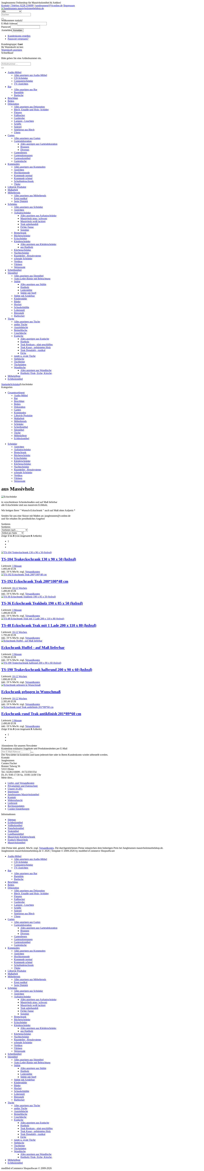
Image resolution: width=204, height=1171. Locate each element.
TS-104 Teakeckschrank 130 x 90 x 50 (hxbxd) (38, 559)
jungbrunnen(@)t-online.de (49, 5)
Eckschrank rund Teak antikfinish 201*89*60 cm (41, 714)
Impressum (69, 5)
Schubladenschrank (24, 181)
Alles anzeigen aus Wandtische (35, 370)
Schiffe (17, 124)
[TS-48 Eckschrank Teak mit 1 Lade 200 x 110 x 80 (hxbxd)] (32, 618)
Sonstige (24, 230)
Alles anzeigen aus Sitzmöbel (29, 275)
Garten (11, 135)
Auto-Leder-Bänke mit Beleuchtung (32, 278)
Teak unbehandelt (29, 224)
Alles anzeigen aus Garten (27, 138)
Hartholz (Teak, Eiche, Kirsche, (36, 373)
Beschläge (13, 98)
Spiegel (18, 126)
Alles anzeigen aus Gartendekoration (38, 144)
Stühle (17, 281)
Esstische (18, 336)
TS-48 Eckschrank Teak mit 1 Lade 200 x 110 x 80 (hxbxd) (48, 625)
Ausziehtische (21, 327)
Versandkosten (32, 571)
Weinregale (19, 267)
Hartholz (24, 287)
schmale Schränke (23, 258)
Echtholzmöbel (15, 379)
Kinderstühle (20, 298)
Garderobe (19, 118)
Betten (11, 101)
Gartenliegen (20, 152)
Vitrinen (18, 264)
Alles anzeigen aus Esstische (34, 338)
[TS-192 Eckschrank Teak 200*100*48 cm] (24, 574)
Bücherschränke (22, 235)
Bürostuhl (19, 313)
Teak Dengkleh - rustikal (32, 350)
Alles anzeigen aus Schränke (28, 207)
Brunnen (24, 146)
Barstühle (19, 92)
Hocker (18, 304)
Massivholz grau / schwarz (33, 218)
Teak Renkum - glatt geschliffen (36, 344)
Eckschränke (20, 238)
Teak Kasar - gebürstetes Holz (35, 347)
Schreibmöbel (15, 270)
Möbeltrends (14, 192)
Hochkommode (22, 172)
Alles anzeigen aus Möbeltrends (30, 195)
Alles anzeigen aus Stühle (33, 284)
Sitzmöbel (13, 273)
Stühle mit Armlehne (24, 295)
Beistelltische (20, 330)
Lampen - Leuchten (24, 121)
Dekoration (13, 104)
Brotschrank (20, 232)
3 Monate (17, 566)
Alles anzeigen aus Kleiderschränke (38, 244)
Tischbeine (19, 361)
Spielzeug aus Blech (24, 129)
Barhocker (19, 316)
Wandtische (20, 367)
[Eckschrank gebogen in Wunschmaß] (20, 685)
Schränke (12, 204)
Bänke (17, 301)
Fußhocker (19, 115)
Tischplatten (20, 364)
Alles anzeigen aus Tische (27, 321)
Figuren (18, 112)
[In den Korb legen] (2, 67)
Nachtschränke (21, 252)
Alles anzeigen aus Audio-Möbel (30, 75)
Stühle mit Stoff (28, 293)
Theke (17, 184)
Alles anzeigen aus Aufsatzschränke (38, 215)
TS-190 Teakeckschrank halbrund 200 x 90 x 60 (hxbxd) (46, 670)
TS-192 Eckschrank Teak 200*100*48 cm (34, 581)
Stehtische (19, 358)
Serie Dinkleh (21, 201)
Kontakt (5, 5)
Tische (11, 318)
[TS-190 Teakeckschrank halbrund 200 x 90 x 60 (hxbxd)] (31, 663)
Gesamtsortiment (16, 392)
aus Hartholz (26, 247)
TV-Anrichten (21, 83)
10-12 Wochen (19, 588)
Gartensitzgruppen (23, 155)
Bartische (18, 95)
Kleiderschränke (22, 241)
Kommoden (14, 164)
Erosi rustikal (20, 198)
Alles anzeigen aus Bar (25, 89)
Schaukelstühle (21, 307)
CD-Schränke (21, 78)
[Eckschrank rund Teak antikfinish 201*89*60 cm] (27, 707)
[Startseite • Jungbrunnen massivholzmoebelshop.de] (22, 8)
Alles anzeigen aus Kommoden (29, 167)
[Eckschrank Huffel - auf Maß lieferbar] (21, 640)
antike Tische (20, 324)
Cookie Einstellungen (18, 808)
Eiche (23, 353)
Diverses (24, 149)
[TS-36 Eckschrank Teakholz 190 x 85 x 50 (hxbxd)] (28, 596)
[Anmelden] (32, 752)
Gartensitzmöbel (22, 158)
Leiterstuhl (19, 310)
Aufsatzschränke (22, 212)
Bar (9, 86)
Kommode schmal (23, 178)
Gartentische (20, 161)
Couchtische (20, 333)
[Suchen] (2, 18)
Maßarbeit (13, 189)
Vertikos (18, 261)
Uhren (17, 132)
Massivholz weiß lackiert (32, 221)
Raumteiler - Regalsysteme (27, 255)
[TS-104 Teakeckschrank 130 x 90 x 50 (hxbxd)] (26, 552)
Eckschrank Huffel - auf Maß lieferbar (33, 647)
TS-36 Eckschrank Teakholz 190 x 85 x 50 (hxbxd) (42, 603)
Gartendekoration (23, 141)
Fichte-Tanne (27, 227)
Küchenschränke (22, 250)
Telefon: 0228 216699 (22, 5)
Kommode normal (23, 175)
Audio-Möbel (14, 72)
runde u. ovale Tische (25, 356)
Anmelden (17, 30)
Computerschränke (23, 81)
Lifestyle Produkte (17, 187)
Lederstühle (26, 290)
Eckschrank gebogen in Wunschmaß (31, 692)
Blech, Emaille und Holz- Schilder (31, 109)
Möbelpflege (14, 376)
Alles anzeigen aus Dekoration (29, 106)
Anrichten (19, 169)
